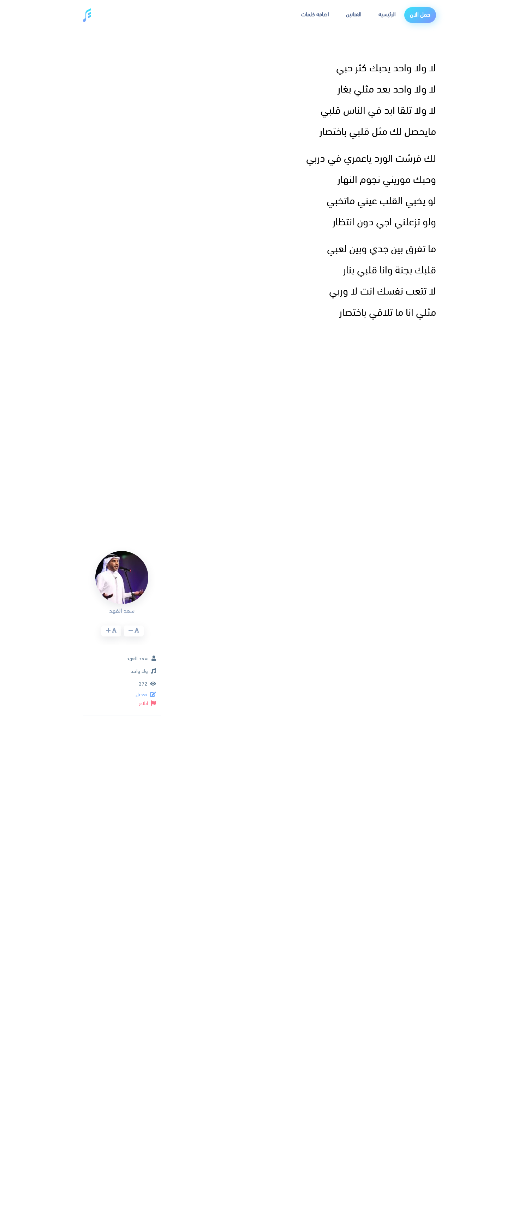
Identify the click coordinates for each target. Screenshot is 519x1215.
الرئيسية (387, 15)
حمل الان (420, 15)
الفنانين (354, 15)
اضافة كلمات (315, 15)
